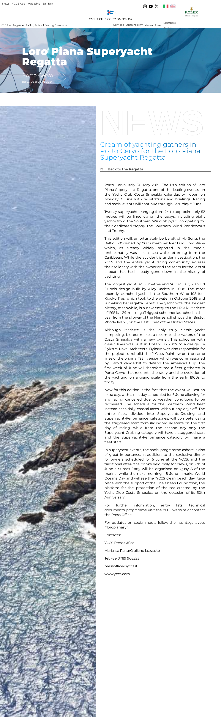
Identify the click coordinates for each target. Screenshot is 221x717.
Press (158, 25)
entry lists (172, 505)
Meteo (149, 25)
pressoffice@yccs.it (120, 566)
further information (135, 505)
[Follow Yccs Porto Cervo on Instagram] (145, 6)
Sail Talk (48, 3)
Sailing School (35, 25)
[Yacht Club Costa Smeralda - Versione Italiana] (166, 6)
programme (137, 510)
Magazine (34, 3)
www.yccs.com (117, 574)
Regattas (18, 25)
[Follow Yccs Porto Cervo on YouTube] (151, 6)
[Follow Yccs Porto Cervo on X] (156, 6)
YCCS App (18, 3)
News (5, 3)
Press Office (121, 515)
